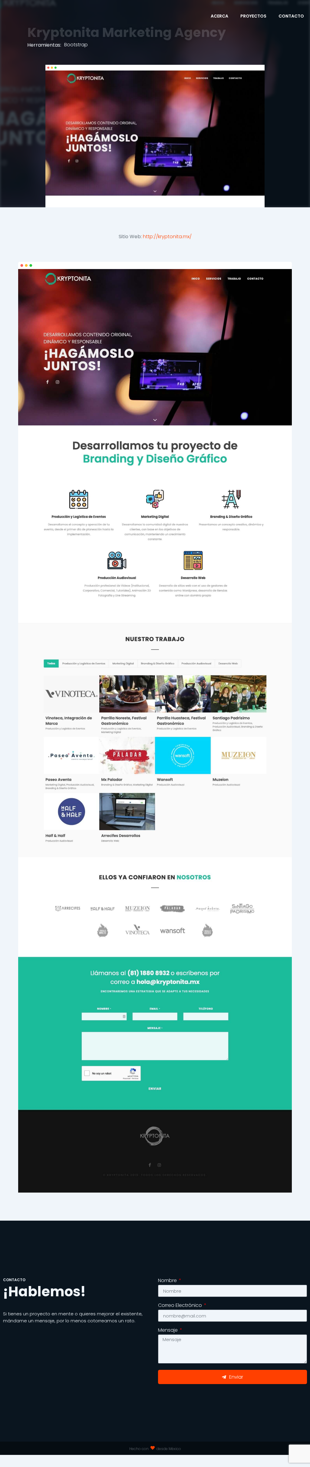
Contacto (291, 16)
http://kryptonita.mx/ (167, 236)
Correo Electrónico (180, 1306)
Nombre (168, 1281)
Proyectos (253, 16)
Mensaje (168, 1331)
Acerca (219, 16)
